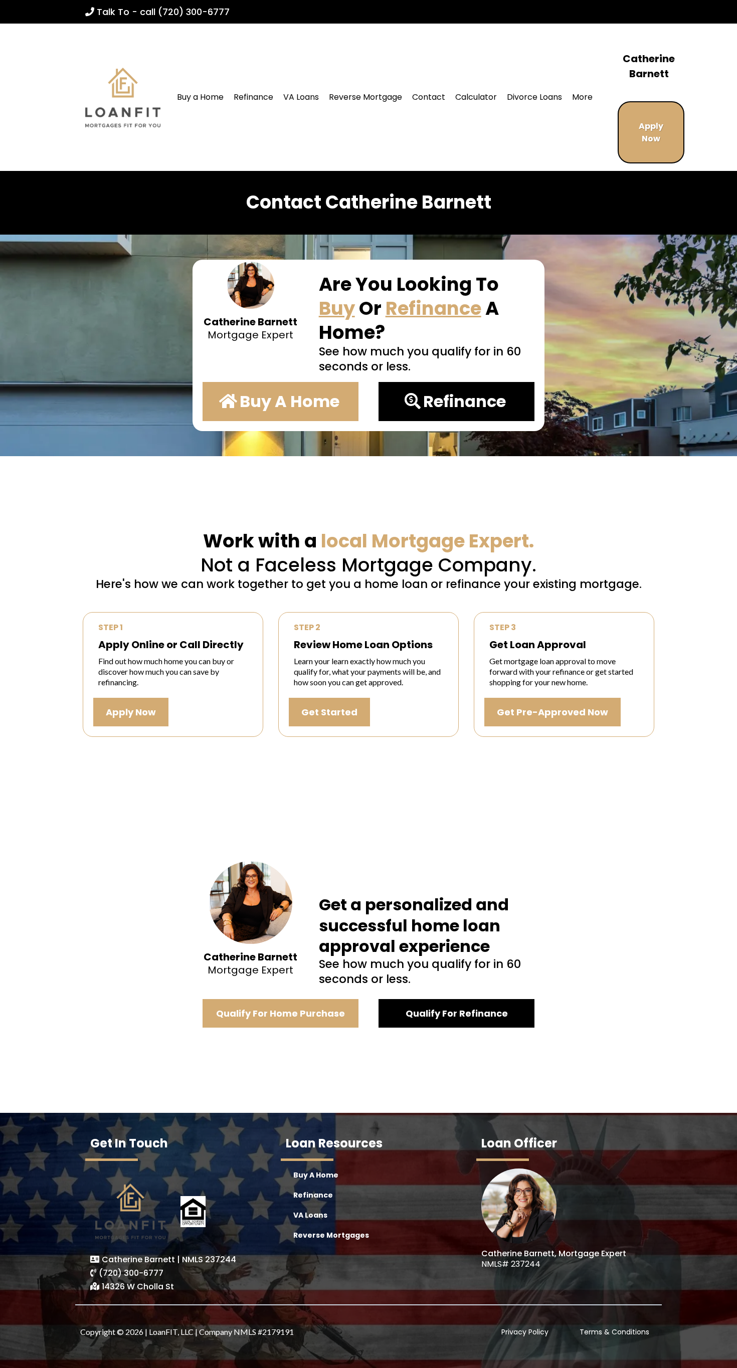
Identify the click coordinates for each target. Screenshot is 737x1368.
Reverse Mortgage (365, 97)
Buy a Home (200, 97)
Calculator (476, 97)
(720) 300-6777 (131, 1273)
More (582, 97)
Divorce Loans (534, 97)
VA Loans (301, 97)
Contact (428, 97)
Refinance (253, 97)
